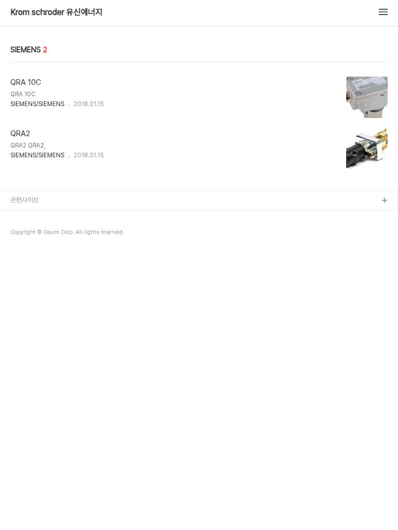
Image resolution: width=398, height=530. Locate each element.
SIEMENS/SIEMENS (37, 104)
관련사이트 (24, 200)
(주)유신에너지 (30, 218)
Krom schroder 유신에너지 (56, 12)
